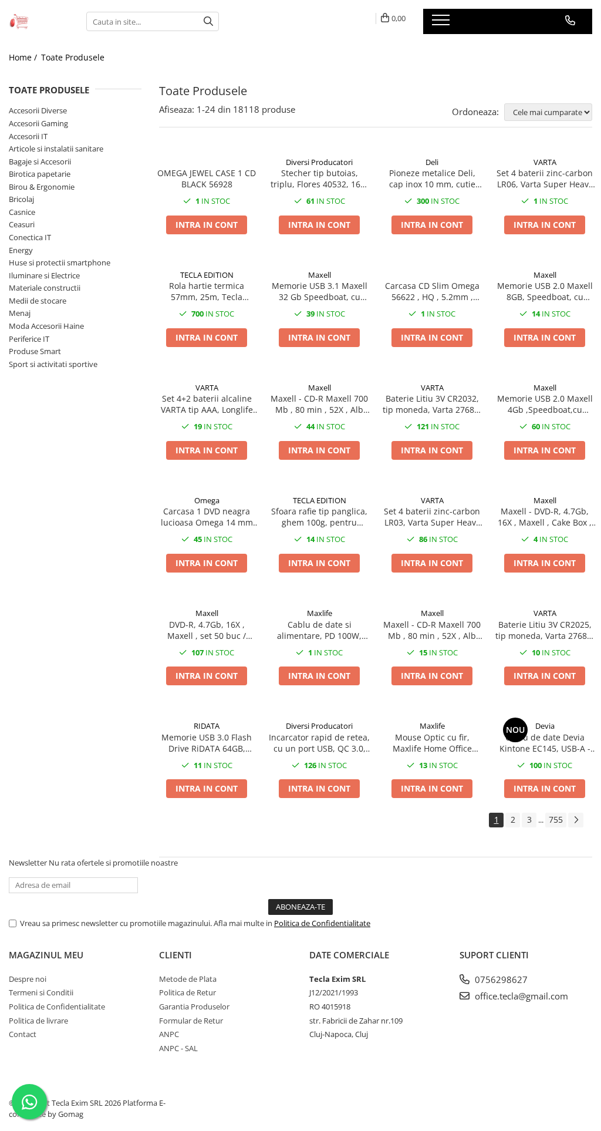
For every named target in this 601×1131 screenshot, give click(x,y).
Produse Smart (35, 351)
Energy (21, 250)
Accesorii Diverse (38, 110)
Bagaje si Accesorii (40, 161)
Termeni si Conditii (41, 992)
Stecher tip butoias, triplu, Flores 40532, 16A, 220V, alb (319, 178)
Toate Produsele (72, 57)
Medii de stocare (37, 300)
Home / (24, 57)
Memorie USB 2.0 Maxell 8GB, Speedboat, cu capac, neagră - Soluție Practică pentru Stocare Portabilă (545, 291)
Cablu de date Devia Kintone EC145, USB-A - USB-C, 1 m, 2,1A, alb (544, 743)
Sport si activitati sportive (53, 364)
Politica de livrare (38, 1020)
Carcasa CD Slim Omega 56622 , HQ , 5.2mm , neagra (432, 291)
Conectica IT (30, 237)
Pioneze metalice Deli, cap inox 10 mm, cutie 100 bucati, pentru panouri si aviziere (432, 178)
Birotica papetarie (39, 174)
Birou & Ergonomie (42, 186)
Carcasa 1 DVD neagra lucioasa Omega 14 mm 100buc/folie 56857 (207, 517)
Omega (207, 500)
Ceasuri (22, 224)
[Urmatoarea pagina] (575, 820)
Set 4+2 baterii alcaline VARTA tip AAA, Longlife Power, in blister (207, 404)
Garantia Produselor (194, 1006)
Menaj (20, 313)
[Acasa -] (39, 21)
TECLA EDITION (207, 275)
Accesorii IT (28, 136)
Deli (432, 162)
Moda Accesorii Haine (46, 326)
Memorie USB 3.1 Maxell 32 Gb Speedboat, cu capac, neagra (319, 291)
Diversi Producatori (319, 162)
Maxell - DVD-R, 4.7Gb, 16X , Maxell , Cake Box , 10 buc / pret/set (545, 517)
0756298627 (500, 979)
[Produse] (442, 23)
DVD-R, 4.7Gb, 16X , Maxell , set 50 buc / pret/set (206, 630)
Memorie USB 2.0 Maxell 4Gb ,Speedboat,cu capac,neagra (545, 404)
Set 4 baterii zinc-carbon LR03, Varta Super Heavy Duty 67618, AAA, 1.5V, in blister (432, 517)
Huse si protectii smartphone (59, 262)
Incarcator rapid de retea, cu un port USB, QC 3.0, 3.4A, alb (319, 743)
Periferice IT (29, 339)
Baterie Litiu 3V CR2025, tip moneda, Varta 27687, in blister (544, 630)
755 (556, 819)
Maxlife (319, 613)
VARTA (545, 162)
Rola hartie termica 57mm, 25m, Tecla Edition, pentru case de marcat (206, 291)
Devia (545, 726)
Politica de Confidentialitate (322, 923)
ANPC (169, 1034)
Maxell (319, 275)
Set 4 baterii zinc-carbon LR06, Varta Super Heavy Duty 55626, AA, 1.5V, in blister (545, 178)
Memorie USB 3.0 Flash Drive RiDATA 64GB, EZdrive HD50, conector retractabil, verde (206, 743)
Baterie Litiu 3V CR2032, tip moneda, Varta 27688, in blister (432, 404)
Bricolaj (21, 199)
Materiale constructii (44, 287)
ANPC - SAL (178, 1048)
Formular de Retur (191, 1020)
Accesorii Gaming (38, 123)
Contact (22, 1034)
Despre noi (27, 979)
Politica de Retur (187, 992)
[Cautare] (208, 21)
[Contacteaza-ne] (570, 20)
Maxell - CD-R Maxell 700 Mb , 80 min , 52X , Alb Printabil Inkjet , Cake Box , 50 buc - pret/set (319, 404)
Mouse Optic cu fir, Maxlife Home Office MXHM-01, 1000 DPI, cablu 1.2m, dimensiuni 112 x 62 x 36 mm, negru (432, 743)
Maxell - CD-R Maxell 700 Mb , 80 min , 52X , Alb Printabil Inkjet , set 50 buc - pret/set (432, 630)
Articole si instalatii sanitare (56, 148)
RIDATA (207, 726)
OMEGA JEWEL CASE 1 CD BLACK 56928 (206, 178)
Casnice (22, 212)
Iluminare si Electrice (44, 275)
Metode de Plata (188, 979)
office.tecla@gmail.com (520, 996)
